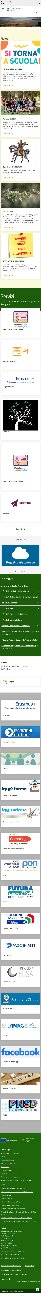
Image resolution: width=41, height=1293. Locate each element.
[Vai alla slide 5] (24, 571)
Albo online (5, 1167)
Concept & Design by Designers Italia (28, 1281)
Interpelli (4, 1173)
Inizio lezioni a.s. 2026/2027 (13, 69)
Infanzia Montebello (9, 602)
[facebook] (10, 1279)
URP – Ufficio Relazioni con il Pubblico (13, 1258)
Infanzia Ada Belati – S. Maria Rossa (15, 591)
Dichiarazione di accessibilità (11, 1270)
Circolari (3, 1156)
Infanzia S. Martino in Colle (11, 620)
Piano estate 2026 (9, 119)
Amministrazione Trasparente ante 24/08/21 (16, 1180)
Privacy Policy (30, 1266)
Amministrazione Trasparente (10, 1177)
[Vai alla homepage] (7, 9)
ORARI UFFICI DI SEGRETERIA (13, 261)
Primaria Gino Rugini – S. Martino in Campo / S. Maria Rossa (19, 632)
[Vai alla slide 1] (15, 571)
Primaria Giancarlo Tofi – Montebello (15, 625)
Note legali (25, 1274)
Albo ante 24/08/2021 (8, 1170)
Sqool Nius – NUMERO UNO (12, 167)
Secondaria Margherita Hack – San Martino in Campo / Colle (18, 647)
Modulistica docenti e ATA (9, 1163)
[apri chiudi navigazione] (3, 9)
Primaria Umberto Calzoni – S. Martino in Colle (19, 640)
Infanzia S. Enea (7, 608)
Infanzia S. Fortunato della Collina (14, 614)
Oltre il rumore (8, 211)
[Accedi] (38, 2)
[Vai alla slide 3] (19, 571)
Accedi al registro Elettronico (10, 1153)
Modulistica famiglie (7, 1160)
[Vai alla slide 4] (21, 571)
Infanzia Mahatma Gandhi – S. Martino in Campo (19, 597)
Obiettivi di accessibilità (9, 1274)
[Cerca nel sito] (36, 13)
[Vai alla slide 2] (17, 571)
